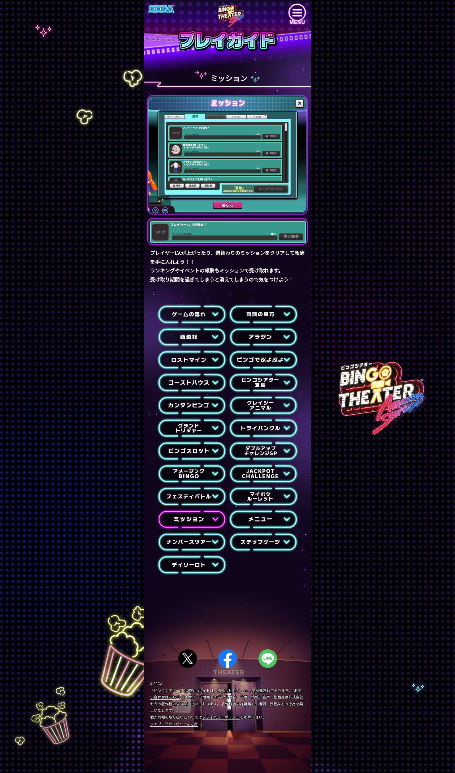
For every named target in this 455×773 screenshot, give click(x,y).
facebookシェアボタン (227, 656)
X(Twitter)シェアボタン (185, 656)
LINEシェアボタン (267, 656)
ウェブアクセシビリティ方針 (174, 723)
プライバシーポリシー (221, 717)
